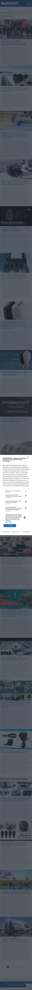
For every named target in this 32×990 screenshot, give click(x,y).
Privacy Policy (26, 532)
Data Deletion (6, 532)
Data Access (16, 532)
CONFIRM (10, 525)
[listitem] (16, 491)
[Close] (28, 458)
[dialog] (16, 495)
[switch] (25, 495)
